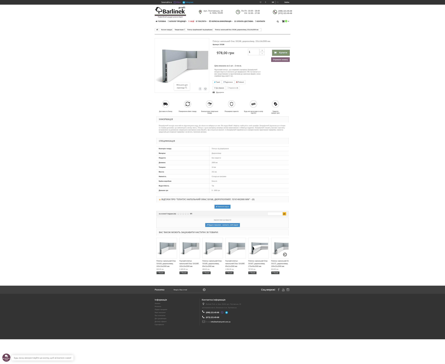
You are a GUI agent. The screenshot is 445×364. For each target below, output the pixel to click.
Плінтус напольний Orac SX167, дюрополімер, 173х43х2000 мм (258, 263)
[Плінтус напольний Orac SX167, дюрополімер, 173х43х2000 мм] (258, 248)
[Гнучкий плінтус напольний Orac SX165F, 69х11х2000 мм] (235, 248)
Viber (178, 2)
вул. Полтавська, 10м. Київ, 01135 (213, 12)
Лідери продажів (161, 309)
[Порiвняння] (265, 2)
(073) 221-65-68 (285, 13)
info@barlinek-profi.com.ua (220, 322)
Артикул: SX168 (218, 44)
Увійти (286, 2)
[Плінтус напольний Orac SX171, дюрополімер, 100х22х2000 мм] (281, 248)
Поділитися (228, 82)
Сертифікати (159, 324)
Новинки (158, 306)
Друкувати (220, 92)
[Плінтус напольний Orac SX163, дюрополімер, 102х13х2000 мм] (166, 248)
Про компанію (160, 315)
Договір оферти (161, 321)
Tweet (218, 82)
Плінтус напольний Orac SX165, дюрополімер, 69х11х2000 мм (212, 263)
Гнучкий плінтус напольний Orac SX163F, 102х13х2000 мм (189, 263)
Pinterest (240, 82)
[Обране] (260, 2)
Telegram (189, 2)
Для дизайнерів (160, 318)
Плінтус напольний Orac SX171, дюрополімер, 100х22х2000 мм (281, 263)
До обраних (220, 88)
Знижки (157, 303)
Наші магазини (160, 312)
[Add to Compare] (200, 89)
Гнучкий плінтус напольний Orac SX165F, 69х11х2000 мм (235, 263)
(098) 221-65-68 (285, 11)
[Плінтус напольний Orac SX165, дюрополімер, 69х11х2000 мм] (212, 248)
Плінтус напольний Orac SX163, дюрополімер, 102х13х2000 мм (166, 263)
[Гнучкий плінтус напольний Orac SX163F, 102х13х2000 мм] (189, 248)
